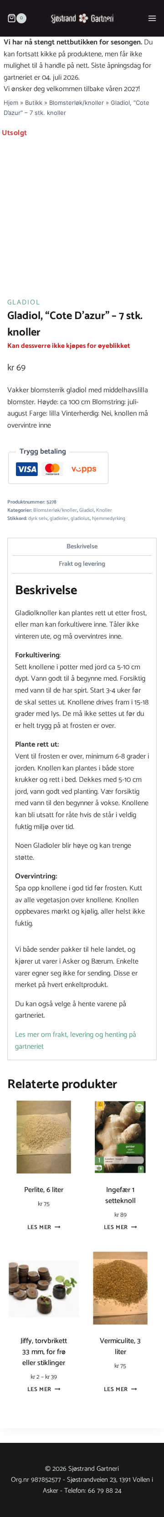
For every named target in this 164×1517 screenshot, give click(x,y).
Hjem (11, 102)
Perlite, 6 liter (43, 1190)
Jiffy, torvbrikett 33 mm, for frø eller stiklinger (43, 1352)
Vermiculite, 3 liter (120, 1346)
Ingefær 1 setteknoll (120, 1195)
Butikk (33, 102)
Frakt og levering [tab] (82, 563)
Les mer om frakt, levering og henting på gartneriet (75, 1041)
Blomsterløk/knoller (76, 102)
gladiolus (80, 519)
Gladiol (24, 302)
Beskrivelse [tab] (82, 546)
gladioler (59, 519)
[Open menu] (152, 18)
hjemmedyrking (108, 519)
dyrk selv (37, 519)
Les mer (39, 1228)
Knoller (104, 510)
